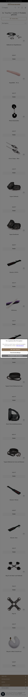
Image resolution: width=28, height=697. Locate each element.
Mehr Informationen (20, 345)
